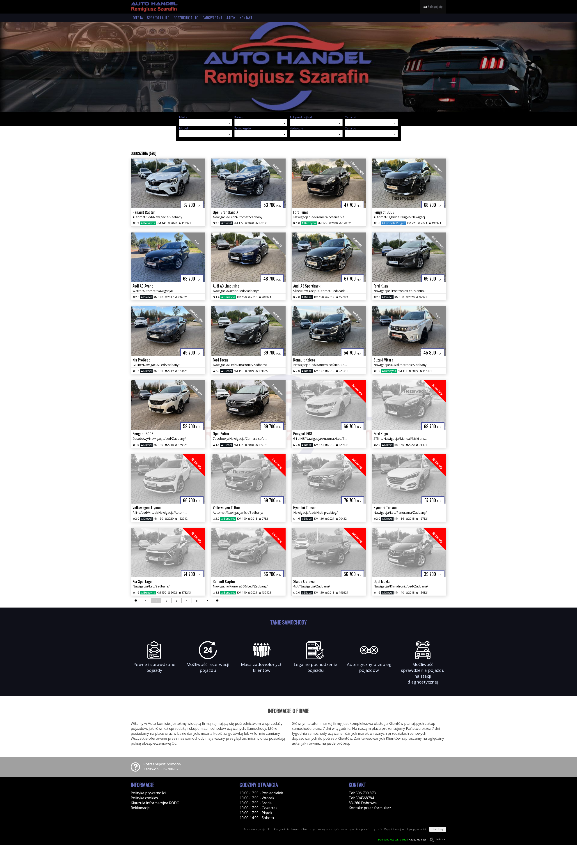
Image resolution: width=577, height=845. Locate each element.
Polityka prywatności (148, 792)
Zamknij (438, 829)
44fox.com (441, 839)
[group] (288, 67)
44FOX (231, 18)
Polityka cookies (144, 797)
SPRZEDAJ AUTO (158, 18)
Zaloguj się (435, 6)
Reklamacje (140, 807)
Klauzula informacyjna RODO (155, 802)
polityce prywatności (415, 829)
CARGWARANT (212, 18)
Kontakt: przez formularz (370, 807)
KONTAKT (246, 18)
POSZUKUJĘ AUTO (186, 18)
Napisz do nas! (402, 839)
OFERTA (138, 18)
